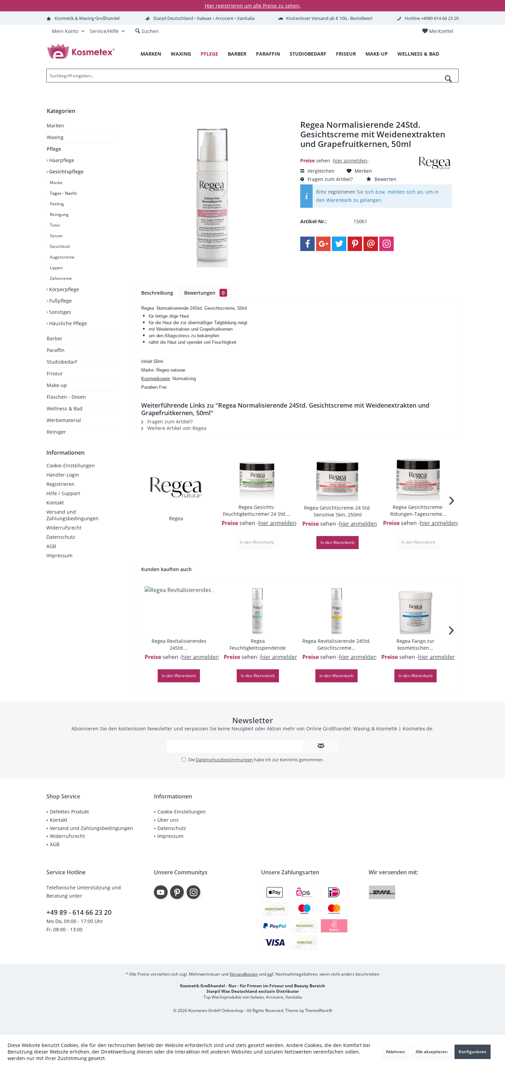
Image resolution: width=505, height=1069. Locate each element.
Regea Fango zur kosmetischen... (415, 644)
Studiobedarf (62, 362)
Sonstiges (59, 312)
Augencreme (62, 257)
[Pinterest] (355, 244)
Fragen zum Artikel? (329, 179)
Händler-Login (62, 474)
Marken (55, 125)
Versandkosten (243, 974)
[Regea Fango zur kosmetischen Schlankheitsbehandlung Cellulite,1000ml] (415, 610)
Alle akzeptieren (432, 1052)
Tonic (54, 225)
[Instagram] (386, 244)
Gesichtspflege (65, 171)
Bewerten (384, 179)
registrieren (341, 192)
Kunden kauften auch (166, 569)
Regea (176, 518)
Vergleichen (320, 171)
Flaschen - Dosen (66, 397)
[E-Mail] (370, 244)
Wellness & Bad (64, 408)
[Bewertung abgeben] (358, 153)
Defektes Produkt (69, 811)
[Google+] (323, 244)
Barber (55, 338)
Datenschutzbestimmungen (224, 760)
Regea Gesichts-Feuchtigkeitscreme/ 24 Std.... (257, 510)
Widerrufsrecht (63, 527)
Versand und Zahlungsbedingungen (72, 515)
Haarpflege (61, 160)
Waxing (55, 137)
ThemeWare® (318, 1010)
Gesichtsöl (59, 246)
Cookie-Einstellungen (70, 465)
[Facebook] (307, 244)
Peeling (56, 204)
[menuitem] (438, 31)
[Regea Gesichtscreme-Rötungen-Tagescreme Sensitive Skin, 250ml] (418, 476)
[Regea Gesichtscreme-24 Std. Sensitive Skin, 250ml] (337, 477)
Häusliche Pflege (67, 323)
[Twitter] (339, 244)
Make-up (57, 385)
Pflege (54, 149)
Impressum (59, 555)
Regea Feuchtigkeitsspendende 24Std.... (257, 644)
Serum (56, 236)
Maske (56, 182)
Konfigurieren (472, 1052)
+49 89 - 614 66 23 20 (79, 912)
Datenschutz (60, 537)
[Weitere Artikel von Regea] (435, 163)
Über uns (168, 820)
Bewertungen (204, 292)
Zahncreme (60, 278)
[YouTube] (161, 892)
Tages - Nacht (63, 193)
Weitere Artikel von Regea (176, 428)
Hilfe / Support (63, 493)
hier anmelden (350, 160)
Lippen (56, 268)
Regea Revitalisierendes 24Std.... (179, 644)
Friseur (55, 373)
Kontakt (55, 502)
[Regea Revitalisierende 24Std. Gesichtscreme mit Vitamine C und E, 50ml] (336, 610)
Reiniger (56, 432)
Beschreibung (157, 292)
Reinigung (59, 214)
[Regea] (176, 488)
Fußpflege (60, 300)
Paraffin (56, 350)
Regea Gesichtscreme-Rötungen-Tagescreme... (418, 510)
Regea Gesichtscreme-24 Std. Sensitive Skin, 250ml (337, 511)
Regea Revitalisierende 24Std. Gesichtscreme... (336, 644)
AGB (51, 546)
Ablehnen (395, 1052)
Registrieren (60, 484)
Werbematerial (64, 420)
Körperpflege (63, 289)
